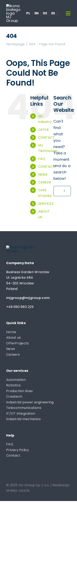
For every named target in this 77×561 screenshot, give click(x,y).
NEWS (43, 174)
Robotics (13, 385)
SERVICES (46, 203)
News (10, 348)
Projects (22, 343)
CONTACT (46, 137)
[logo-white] (13, 5)
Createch (14, 396)
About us (13, 337)
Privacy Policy (17, 450)
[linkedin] (24, 472)
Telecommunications (23, 407)
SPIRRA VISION (18, 490)
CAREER (44, 182)
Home (11, 332)
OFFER (43, 129)
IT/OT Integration (20, 413)
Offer (10, 343)
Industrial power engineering (30, 402)
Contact (13, 455)
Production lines (19, 391)
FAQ (41, 158)
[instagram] (16, 472)
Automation (16, 379)
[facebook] (8, 472)
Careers (13, 354)
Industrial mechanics (23, 419)
